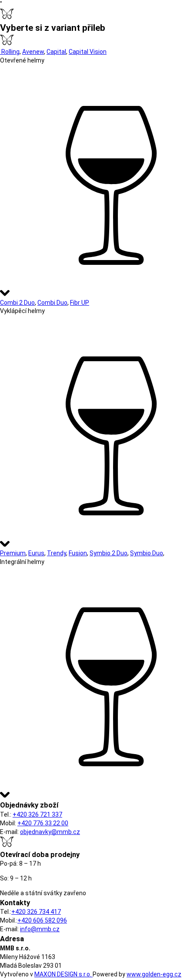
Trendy (56, 553)
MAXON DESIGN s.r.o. (63, 974)
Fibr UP (79, 302)
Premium (13, 553)
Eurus (36, 553)
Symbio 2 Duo (108, 553)
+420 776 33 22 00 (42, 823)
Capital (56, 51)
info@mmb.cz (40, 929)
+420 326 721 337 (37, 814)
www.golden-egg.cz (154, 974)
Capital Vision (88, 51)
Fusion (78, 553)
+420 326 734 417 (36, 911)
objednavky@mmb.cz (50, 831)
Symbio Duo (146, 553)
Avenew (33, 51)
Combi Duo (52, 302)
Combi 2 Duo (17, 302)
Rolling (10, 51)
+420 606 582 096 (42, 920)
